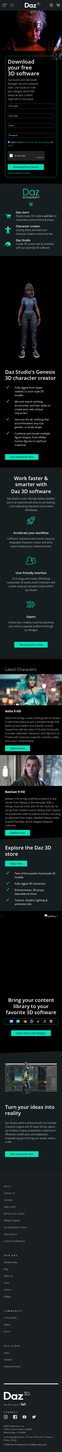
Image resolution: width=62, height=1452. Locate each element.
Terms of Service (34, 1437)
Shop (6, 1352)
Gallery (7, 1324)
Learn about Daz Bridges (31, 1033)
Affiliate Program (12, 1220)
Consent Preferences (14, 1241)
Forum (7, 1331)
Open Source (10, 1234)
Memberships (10, 1262)
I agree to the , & (30, 144)
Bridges (7, 1296)
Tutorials (8, 1199)
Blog (6, 1269)
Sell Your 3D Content (14, 1213)
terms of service (30, 142)
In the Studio (10, 1317)
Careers (8, 1289)
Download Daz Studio (26, 167)
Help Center (10, 1206)
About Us (8, 1275)
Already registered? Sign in (19, 172)
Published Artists (12, 1366)
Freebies (8, 1359)
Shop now (16, 863)
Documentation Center (15, 1227)
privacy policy (45, 142)
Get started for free (21, 457)
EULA (10, 145)
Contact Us (9, 1193)
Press (6, 1282)
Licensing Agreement (14, 1437)
